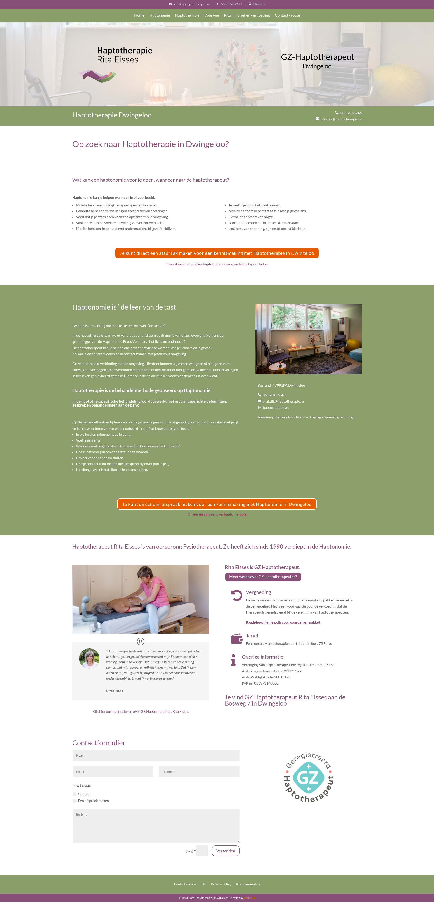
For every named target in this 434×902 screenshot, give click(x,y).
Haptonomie (159, 16)
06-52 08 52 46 (231, 4)
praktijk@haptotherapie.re (191, 4)
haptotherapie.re (275, 407)
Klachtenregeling (248, 884)
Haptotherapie (187, 16)
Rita (227, 16)
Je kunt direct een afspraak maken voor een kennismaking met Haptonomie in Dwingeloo (217, 504)
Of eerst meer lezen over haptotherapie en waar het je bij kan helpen (217, 264)
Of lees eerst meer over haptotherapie (217, 514)
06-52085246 (350, 113)
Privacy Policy (221, 884)
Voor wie (211, 16)
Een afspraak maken (93, 800)
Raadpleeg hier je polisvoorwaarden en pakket (283, 622)
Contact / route (287, 16)
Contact (84, 794)
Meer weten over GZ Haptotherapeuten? (263, 576)
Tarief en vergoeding (253, 16)
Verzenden (225, 850)
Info (203, 884)
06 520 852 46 (273, 395)
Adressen (258, 4)
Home (139, 16)
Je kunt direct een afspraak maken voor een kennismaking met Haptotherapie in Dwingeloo (217, 253)
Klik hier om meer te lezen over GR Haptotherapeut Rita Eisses (140, 711)
